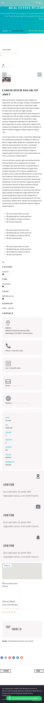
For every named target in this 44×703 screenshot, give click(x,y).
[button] (24, 698)
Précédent (6, 671)
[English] (37, 3)
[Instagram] (12, 612)
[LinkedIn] (9, 612)
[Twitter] (5, 657)
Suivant (38, 671)
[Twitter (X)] (6, 612)
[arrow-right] (39, 74)
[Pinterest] (9, 657)
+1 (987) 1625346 (10, 608)
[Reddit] (21, 657)
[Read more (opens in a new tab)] (22, 439)
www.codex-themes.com (21, 403)
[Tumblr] (13, 657)
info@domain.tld (16, 385)
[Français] (40, 3)
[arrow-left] (4, 74)
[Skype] (15, 612)
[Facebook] (4, 612)
